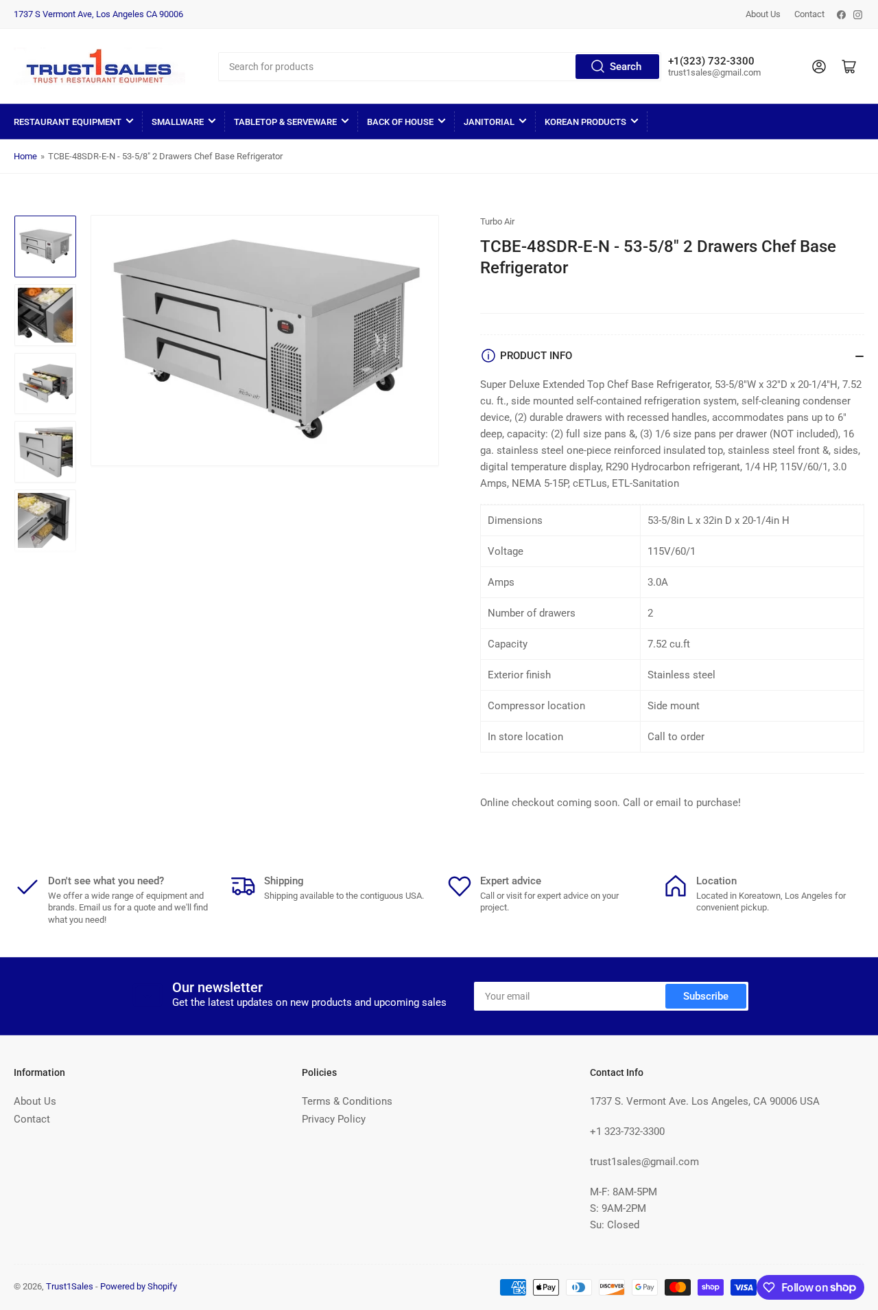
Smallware (178, 122)
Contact (809, 14)
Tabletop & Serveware (285, 122)
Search (625, 66)
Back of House (400, 122)
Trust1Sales (69, 1286)
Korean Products (585, 122)
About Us (763, 14)
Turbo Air (497, 221)
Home (25, 156)
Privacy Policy (334, 1119)
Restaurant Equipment (67, 122)
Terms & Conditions (347, 1101)
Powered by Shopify (138, 1286)
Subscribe (705, 996)
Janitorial (489, 122)
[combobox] (439, 66)
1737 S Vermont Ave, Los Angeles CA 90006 (98, 14)
